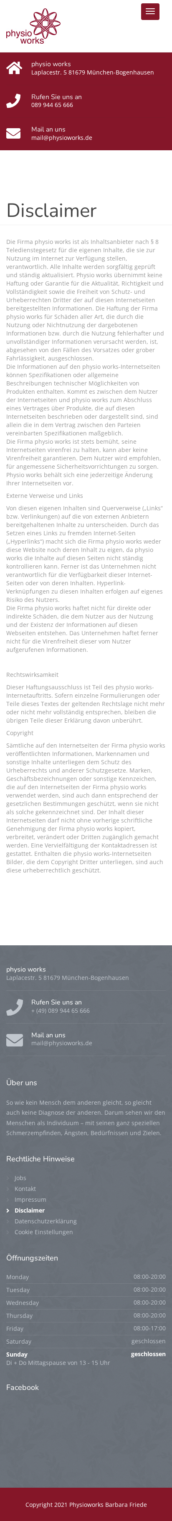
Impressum (30, 1199)
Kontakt (25, 1189)
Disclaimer (30, 1210)
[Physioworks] (33, 25)
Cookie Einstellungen (44, 1232)
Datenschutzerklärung (46, 1221)
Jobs (20, 1178)
